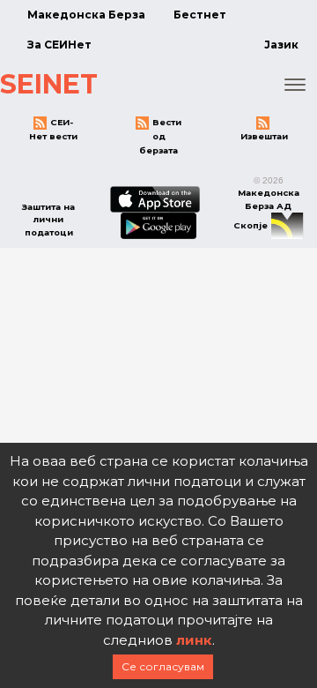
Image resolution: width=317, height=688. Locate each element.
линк (194, 640)
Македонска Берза (86, 14)
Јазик (281, 44)
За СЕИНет (59, 44)
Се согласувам (163, 666)
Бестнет (199, 14)
